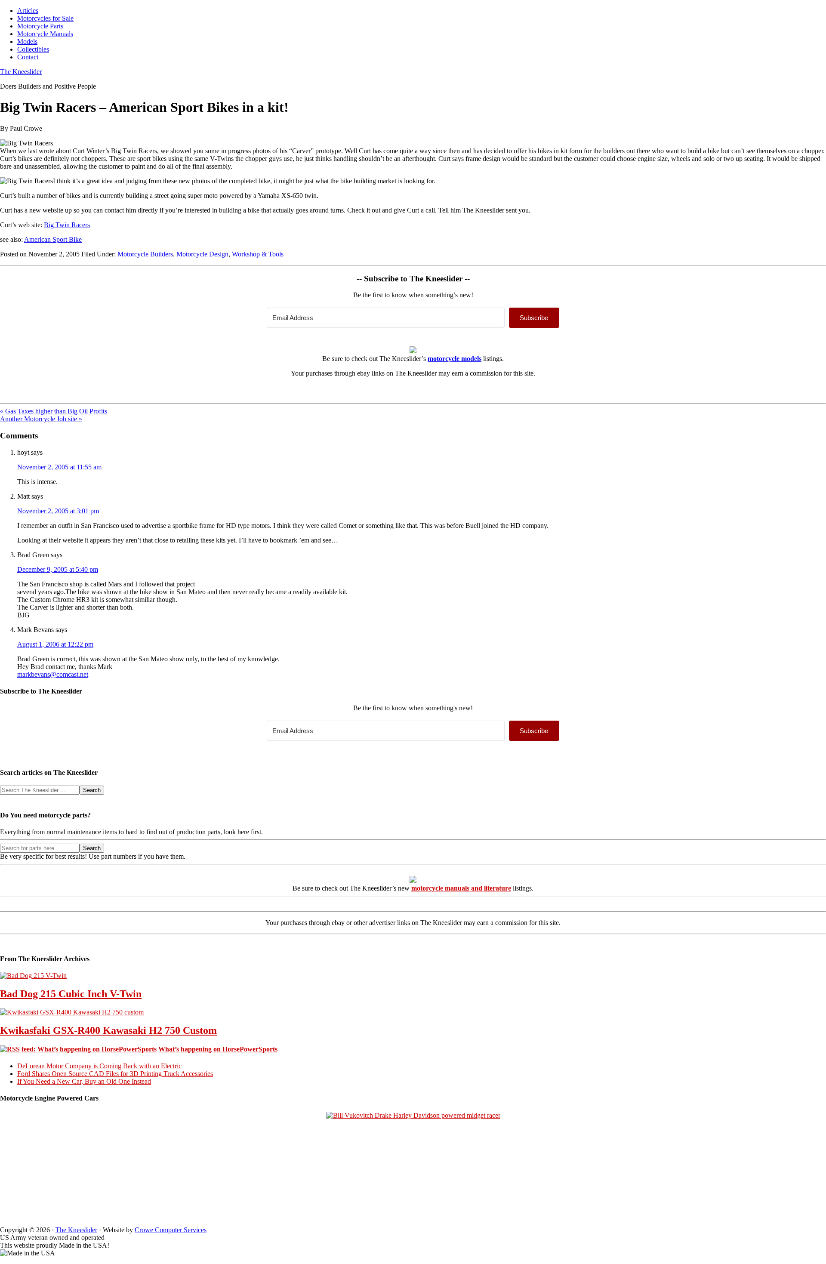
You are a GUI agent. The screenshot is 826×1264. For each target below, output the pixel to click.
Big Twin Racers (67, 224)
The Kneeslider (21, 71)
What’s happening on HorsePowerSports (217, 1049)
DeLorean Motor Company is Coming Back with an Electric (99, 1066)
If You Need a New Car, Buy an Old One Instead (84, 1081)
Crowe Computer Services (170, 1229)
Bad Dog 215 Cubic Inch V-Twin (71, 993)
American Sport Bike (53, 239)
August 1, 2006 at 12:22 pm (55, 644)
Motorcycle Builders (145, 254)
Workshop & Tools (258, 254)
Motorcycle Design (202, 254)
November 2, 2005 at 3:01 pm (58, 511)
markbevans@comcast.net (52, 674)
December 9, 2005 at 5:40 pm (57, 569)
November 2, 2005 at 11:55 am (59, 467)
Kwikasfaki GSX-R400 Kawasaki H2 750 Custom (108, 1030)
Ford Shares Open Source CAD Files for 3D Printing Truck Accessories (115, 1073)
